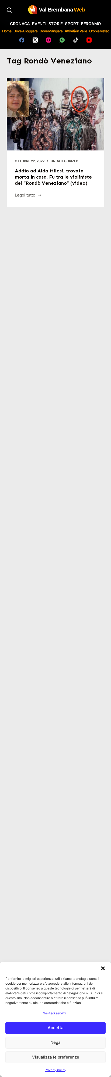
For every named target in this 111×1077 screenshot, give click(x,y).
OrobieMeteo (99, 31)
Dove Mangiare (51, 31)
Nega (55, 1042)
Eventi (39, 23)
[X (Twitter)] (35, 40)
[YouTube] (89, 40)
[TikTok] (75, 40)
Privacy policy (55, 1070)
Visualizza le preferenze (55, 1057)
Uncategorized (64, 161)
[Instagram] (48, 40)
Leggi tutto (25, 195)
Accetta (56, 1027)
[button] (103, 968)
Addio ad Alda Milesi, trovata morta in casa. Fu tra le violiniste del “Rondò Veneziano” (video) (53, 177)
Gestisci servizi (54, 1013)
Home (6, 31)
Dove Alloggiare (25, 31)
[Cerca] (9, 10)
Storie (55, 23)
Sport (72, 23)
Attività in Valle (76, 31)
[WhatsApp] (62, 40)
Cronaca (20, 23)
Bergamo (91, 23)
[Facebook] (21, 40)
